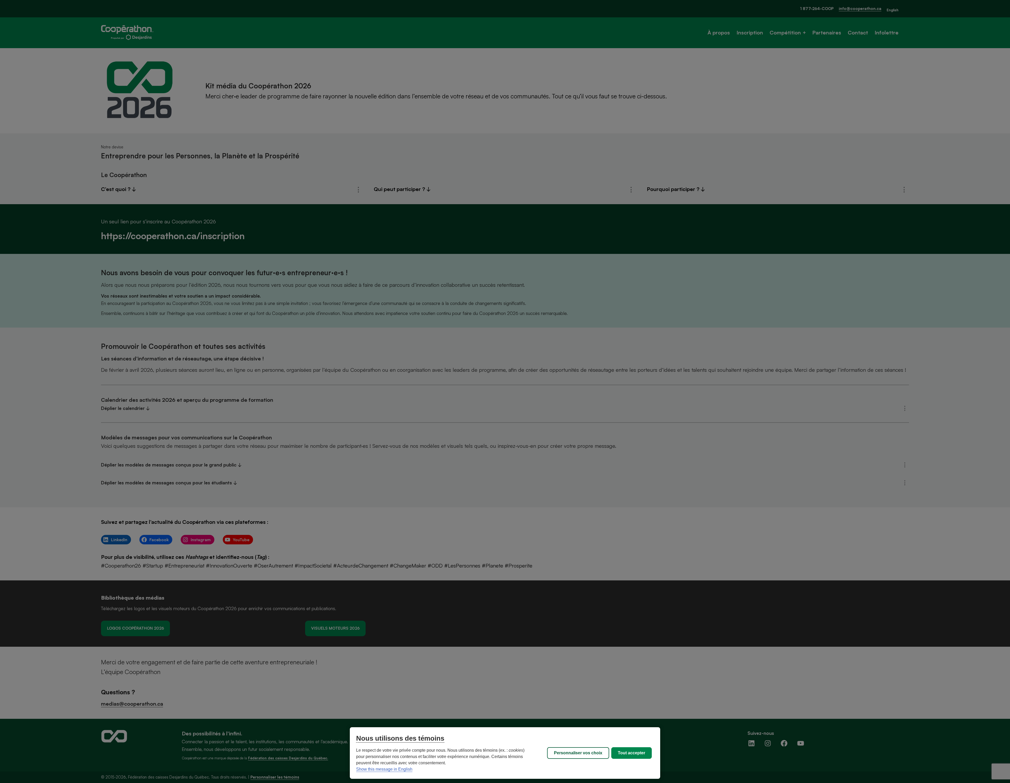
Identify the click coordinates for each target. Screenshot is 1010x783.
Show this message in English (384, 769)
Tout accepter (631, 753)
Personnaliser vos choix (578, 753)
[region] (505, 753)
